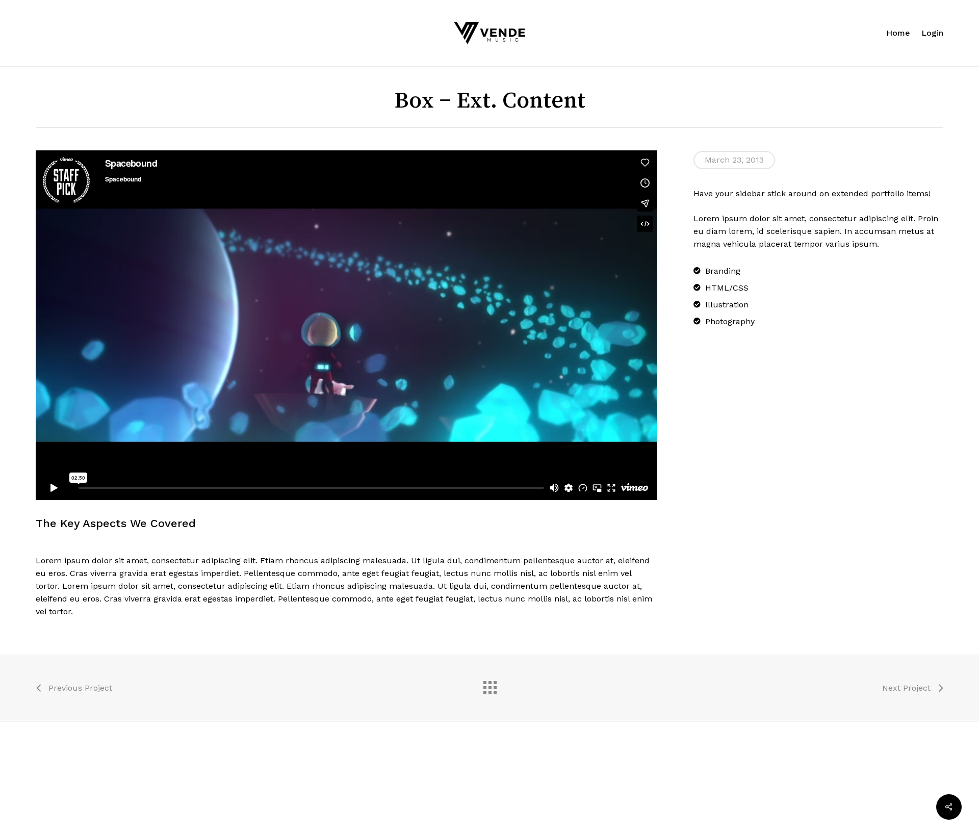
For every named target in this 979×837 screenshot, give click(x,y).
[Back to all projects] (489, 685)
